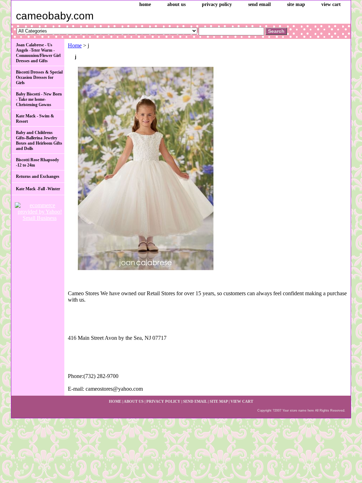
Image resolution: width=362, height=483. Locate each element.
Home (75, 45)
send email (259, 4)
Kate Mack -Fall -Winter (38, 188)
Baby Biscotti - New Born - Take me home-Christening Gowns (39, 99)
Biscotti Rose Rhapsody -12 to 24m (37, 162)
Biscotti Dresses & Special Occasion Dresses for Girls (39, 77)
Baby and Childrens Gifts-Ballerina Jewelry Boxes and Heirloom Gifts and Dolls (39, 140)
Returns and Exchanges (37, 176)
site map (296, 4)
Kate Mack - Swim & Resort (35, 119)
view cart (331, 4)
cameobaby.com (55, 16)
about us (176, 4)
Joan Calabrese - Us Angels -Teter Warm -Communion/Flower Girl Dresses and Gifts (38, 52)
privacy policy (217, 4)
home (145, 4)
